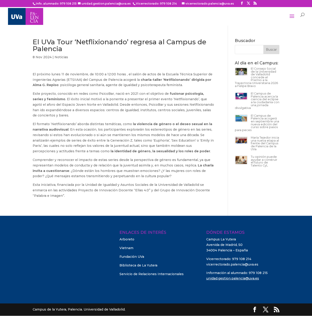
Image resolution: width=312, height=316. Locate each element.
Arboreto (126, 239)
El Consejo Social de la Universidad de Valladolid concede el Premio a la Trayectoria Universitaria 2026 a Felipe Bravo (256, 77)
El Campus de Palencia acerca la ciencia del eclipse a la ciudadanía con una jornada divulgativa (257, 101)
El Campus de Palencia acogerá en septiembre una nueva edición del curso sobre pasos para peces (257, 123)
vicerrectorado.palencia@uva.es (232, 264)
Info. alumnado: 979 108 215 (56, 3)
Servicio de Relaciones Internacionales (151, 274)
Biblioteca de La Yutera (138, 265)
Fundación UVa (131, 257)
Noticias (61, 57)
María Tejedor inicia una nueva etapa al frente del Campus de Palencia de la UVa (265, 143)
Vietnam (126, 248)
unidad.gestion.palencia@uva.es (232, 278)
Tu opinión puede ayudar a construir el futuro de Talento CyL (264, 161)
